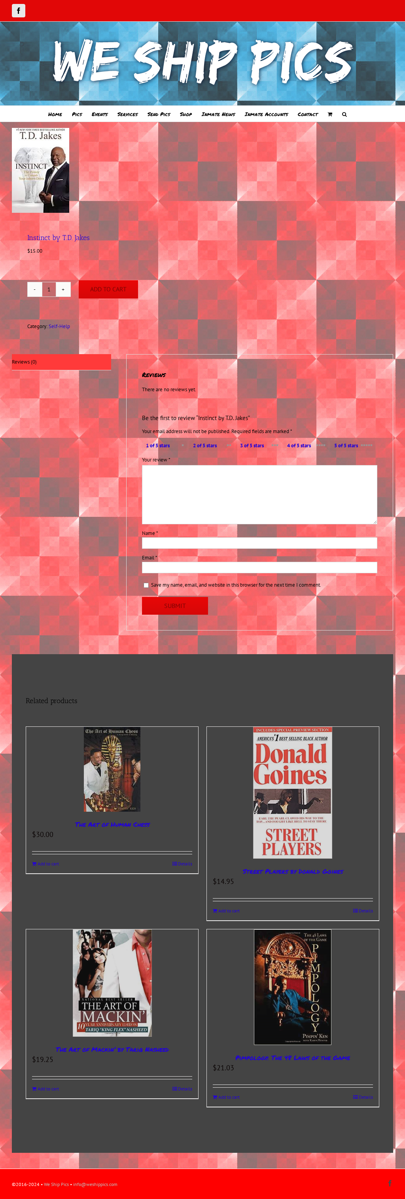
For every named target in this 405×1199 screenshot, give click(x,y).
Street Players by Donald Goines (293, 871)
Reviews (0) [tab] (24, 361)
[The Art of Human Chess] (112, 769)
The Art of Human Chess (112, 824)
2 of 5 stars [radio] (205, 445)
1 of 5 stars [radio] (158, 445)
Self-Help (59, 326)
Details (185, 864)
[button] (344, 114)
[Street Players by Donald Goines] (293, 793)
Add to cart (108, 289)
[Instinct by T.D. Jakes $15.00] (103, 170)
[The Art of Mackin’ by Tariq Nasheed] (112, 983)
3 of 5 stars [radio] (252, 445)
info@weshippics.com (95, 1184)
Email (149, 557)
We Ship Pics (56, 1184)
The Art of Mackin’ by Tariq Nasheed (112, 1049)
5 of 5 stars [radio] (346, 445)
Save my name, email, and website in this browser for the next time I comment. (236, 585)
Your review (156, 459)
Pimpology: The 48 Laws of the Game (292, 1057)
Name (150, 533)
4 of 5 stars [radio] (299, 445)
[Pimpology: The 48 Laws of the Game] (293, 987)
